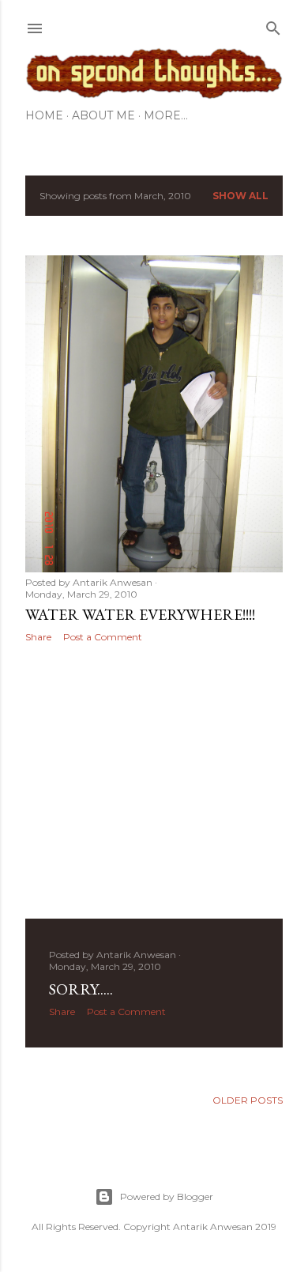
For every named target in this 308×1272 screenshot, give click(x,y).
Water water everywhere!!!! (140, 614)
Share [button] (38, 637)
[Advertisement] (154, 781)
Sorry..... (81, 989)
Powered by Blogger (166, 1196)
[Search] (273, 24)
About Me (103, 115)
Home (44, 115)
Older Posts (247, 1100)
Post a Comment (102, 637)
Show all (240, 196)
